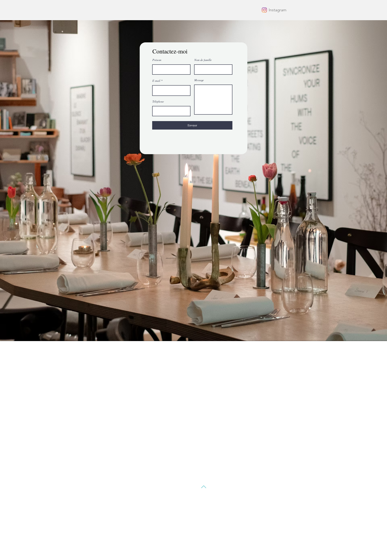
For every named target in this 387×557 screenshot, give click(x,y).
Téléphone (158, 101)
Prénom (156, 60)
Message (199, 80)
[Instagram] (264, 10)
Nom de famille (203, 60)
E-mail (156, 80)
